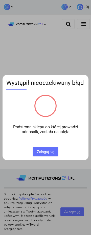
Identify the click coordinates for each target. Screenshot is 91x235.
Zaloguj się (45, 151)
